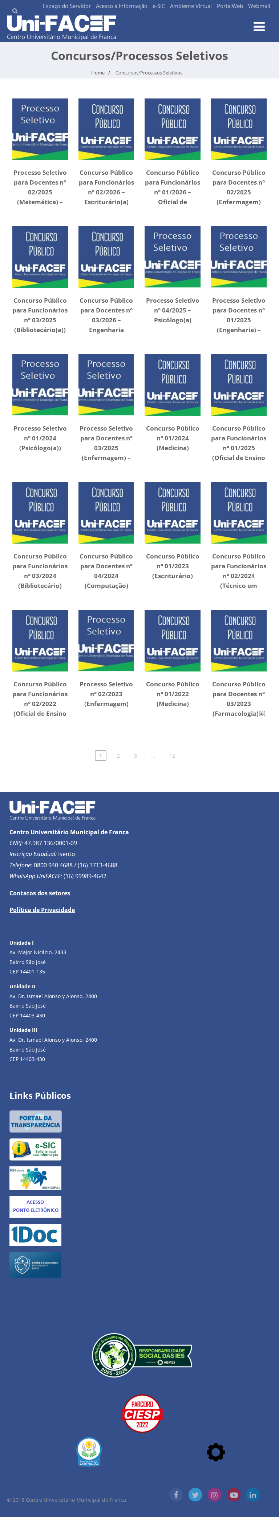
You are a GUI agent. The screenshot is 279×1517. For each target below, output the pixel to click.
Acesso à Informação (121, 5)
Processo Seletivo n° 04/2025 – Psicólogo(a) (172, 310)
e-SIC (159, 5)
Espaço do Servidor (67, 5)
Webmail (259, 5)
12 (172, 755)
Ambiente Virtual (191, 5)
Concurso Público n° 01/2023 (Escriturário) (172, 566)
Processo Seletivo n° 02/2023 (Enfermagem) (106, 694)
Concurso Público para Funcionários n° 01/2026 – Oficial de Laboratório (172, 192)
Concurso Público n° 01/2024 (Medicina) (172, 438)
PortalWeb (230, 5)
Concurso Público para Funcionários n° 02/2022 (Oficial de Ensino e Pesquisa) (40, 703)
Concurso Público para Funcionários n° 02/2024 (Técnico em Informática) (238, 576)
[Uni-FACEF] (61, 38)
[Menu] (259, 26)
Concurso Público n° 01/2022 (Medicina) (172, 694)
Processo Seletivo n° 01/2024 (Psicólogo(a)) (40, 438)
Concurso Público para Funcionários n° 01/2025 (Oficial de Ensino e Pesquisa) (238, 448)
